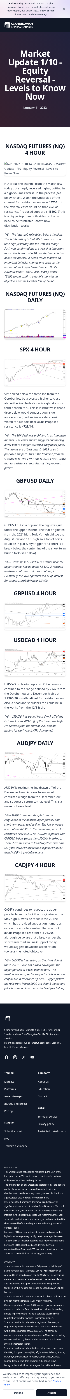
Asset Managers (14, 1096)
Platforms (10, 1089)
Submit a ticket (13, 1131)
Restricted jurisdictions (52, 1131)
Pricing (8, 1111)
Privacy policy (46, 1124)
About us (43, 1081)
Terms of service (47, 1116)
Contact (42, 1096)
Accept (52, 1392)
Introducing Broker (15, 1103)
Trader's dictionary (15, 1146)
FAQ (6, 1138)
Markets (9, 1081)
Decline (18, 1392)
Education (44, 1089)
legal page (13, 1227)
